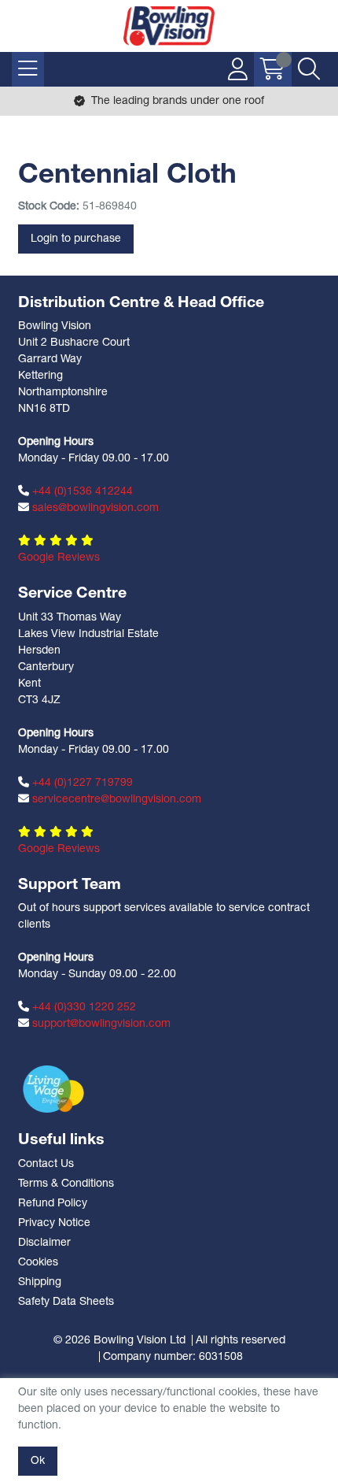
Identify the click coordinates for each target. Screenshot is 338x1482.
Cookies (38, 1263)
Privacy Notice (54, 1223)
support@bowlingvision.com (100, 1024)
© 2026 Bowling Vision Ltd (119, 1341)
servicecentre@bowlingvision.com (115, 800)
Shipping (39, 1282)
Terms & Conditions (66, 1184)
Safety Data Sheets (66, 1302)
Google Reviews (59, 558)
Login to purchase (76, 239)
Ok (38, 1461)
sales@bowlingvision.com (94, 508)
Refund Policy (52, 1204)
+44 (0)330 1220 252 (82, 1007)
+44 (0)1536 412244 (81, 492)
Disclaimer (44, 1243)
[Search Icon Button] (309, 69)
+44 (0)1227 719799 (81, 783)
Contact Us (46, 1164)
